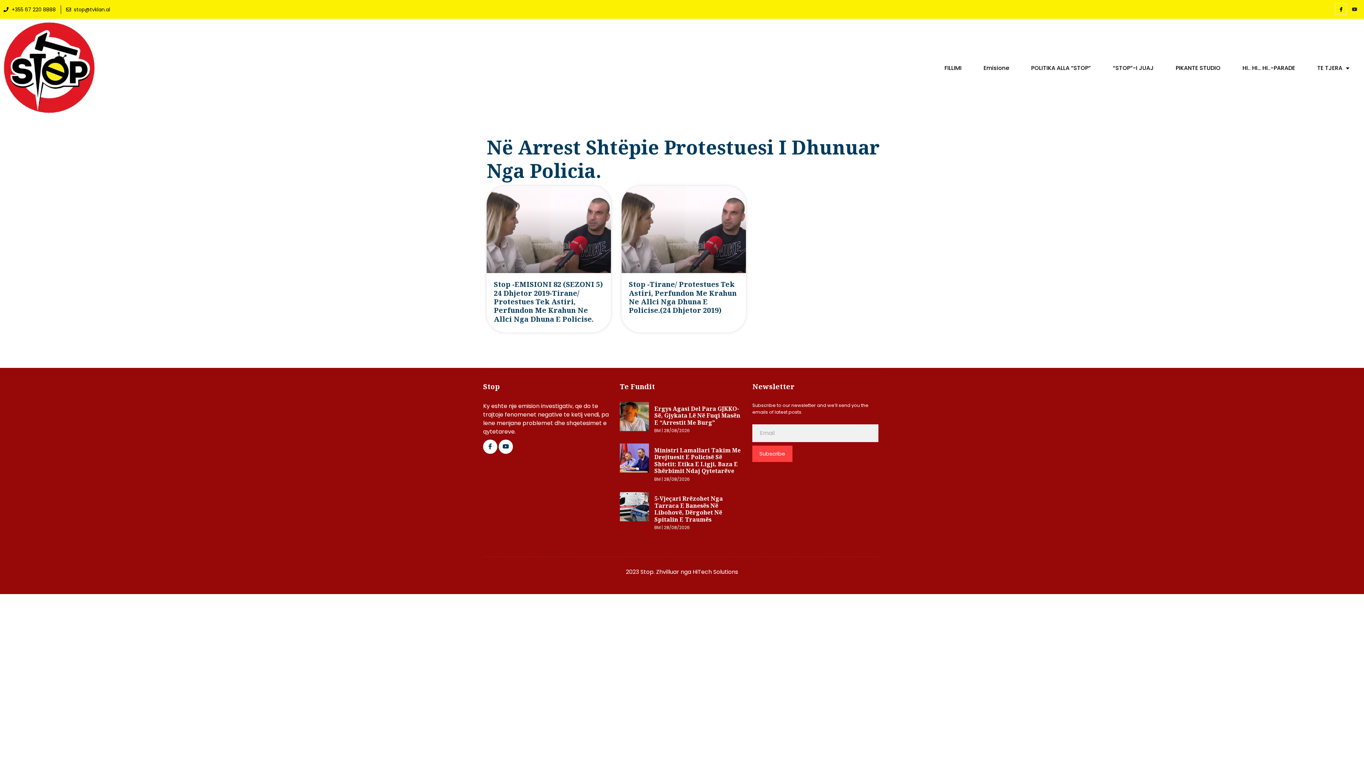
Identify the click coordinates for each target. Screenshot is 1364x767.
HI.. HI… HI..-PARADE (1269, 68)
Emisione (996, 68)
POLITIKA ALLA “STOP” (1061, 68)
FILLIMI (953, 68)
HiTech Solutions (715, 572)
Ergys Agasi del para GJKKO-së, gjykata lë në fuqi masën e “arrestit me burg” (697, 415)
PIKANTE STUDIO (1198, 68)
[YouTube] (1354, 9)
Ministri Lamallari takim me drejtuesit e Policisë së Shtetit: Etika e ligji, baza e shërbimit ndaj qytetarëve (697, 460)
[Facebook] (1341, 9)
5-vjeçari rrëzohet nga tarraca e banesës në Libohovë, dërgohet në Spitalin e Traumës (688, 509)
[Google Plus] (506, 447)
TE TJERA (1329, 68)
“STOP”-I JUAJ (1133, 68)
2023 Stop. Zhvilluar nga (659, 572)
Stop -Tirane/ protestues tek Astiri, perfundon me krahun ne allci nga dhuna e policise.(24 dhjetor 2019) (683, 297)
